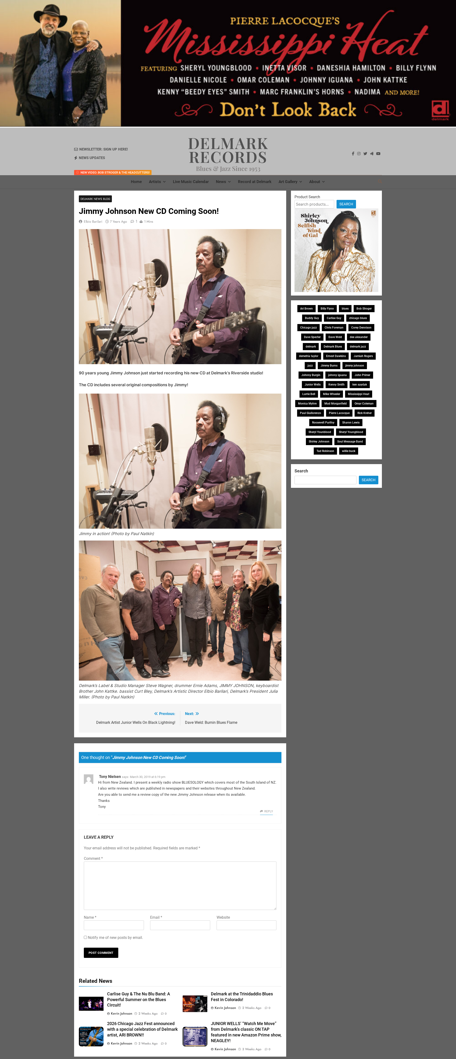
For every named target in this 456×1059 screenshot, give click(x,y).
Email (156, 917)
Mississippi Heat (358, 394)
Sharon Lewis (351, 422)
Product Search (307, 197)
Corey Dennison (361, 327)
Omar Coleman (364, 403)
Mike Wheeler (331, 394)
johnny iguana (337, 375)
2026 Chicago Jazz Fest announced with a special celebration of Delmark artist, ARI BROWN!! (142, 1029)
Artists (155, 181)
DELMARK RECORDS (228, 149)
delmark (311, 346)
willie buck (348, 451)
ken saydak (359, 384)
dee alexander (359, 337)
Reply (268, 811)
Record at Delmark (254, 181)
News (221, 181)
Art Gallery (288, 181)
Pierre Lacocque (339, 413)
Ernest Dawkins (336, 356)
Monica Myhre (307, 403)
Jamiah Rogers (363, 356)
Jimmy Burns (329, 365)
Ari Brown (306, 308)
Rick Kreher (364, 413)
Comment (93, 858)
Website (223, 917)
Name (90, 917)
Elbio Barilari (93, 221)
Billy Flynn (327, 308)
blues (345, 308)
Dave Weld (335, 337)
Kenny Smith (336, 384)
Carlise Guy (334, 318)
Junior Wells (313, 384)
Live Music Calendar (191, 181)
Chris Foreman (334, 327)
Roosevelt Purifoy (323, 422)
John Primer (362, 375)
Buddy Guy (312, 318)
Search (346, 204)
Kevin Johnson (121, 1013)
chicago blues (358, 318)
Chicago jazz (308, 327)
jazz (310, 365)
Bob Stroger (364, 308)
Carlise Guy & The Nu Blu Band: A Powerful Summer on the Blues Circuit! (138, 1000)
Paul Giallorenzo (310, 413)
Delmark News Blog (95, 199)
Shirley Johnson (319, 441)
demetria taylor (308, 356)
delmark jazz (358, 346)
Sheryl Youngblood (351, 432)
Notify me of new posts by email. (115, 937)
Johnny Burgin (310, 375)
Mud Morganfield (335, 403)
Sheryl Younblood (320, 432)
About (314, 181)
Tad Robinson (325, 451)
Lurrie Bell (308, 394)
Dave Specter (312, 337)
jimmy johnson (354, 365)
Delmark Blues (333, 346)
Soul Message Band (350, 441)
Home (136, 181)
